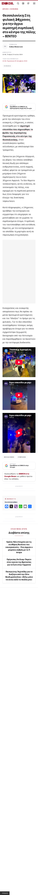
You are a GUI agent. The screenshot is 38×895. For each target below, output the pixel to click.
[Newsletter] (23, 3)
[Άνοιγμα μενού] (34, 3)
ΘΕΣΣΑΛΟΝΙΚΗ (9, 457)
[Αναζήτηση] (18, 3)
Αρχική (5, 9)
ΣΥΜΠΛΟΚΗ (22, 457)
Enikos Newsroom (16, 47)
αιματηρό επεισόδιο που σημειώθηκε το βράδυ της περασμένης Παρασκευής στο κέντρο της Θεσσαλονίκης (18, 133)
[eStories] (28, 3)
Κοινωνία (14, 9)
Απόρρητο (5, 893)
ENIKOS (8, 3)
